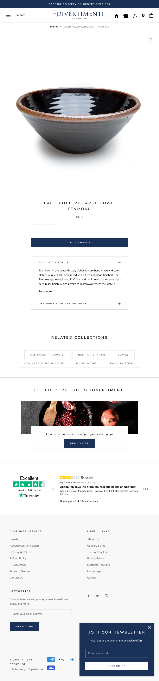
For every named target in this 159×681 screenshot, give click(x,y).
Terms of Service (20, 571)
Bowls (123, 354)
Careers (91, 577)
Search (14, 539)
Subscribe (117, 666)
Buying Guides (96, 558)
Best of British (91, 354)
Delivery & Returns (21, 552)
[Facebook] (88, 595)
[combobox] (35, 15)
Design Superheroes (31, 669)
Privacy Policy (18, 565)
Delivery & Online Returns (63, 303)
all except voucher (48, 354)
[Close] (149, 627)
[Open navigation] (8, 15)
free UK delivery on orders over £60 (79, 4)
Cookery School (96, 546)
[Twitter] (97, 595)
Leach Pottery (121, 363)
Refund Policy (18, 558)
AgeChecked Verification (24, 546)
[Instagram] (106, 595)
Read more (45, 291)
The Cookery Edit (97, 552)
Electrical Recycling (98, 565)
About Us (93, 539)
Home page (94, 571)
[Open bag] (151, 15)
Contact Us (16, 577)
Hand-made (86, 363)
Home (54, 26)
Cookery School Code (44, 363)
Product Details (53, 262)
